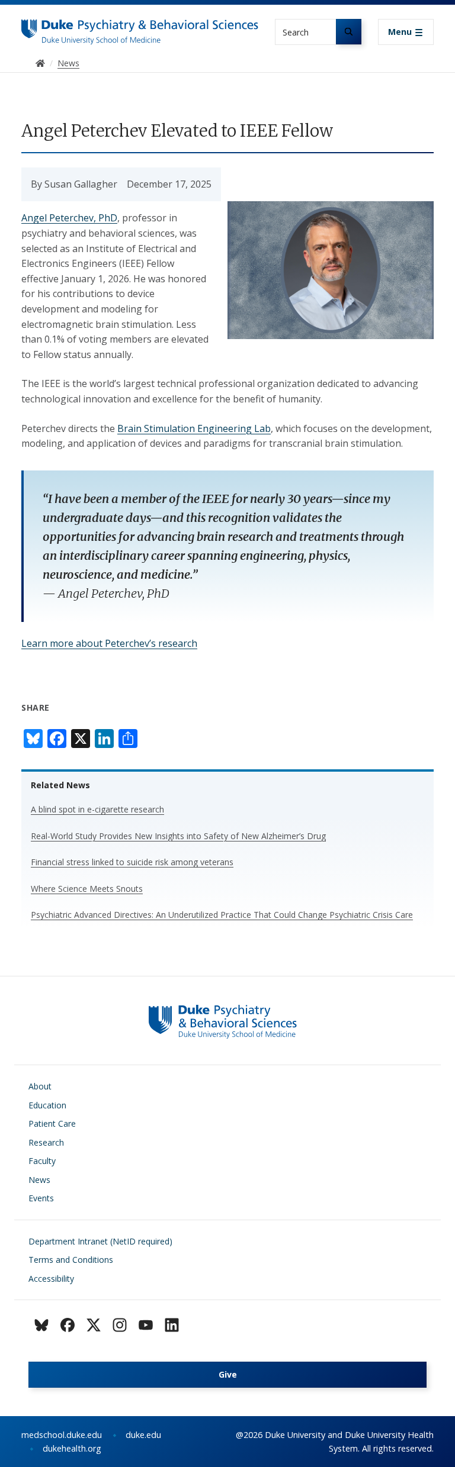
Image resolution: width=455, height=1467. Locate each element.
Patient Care (52, 1123)
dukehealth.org (72, 1448)
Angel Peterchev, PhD (69, 217)
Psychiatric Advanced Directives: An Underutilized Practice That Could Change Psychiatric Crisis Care (222, 914)
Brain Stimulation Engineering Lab (194, 428)
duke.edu (143, 1434)
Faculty (42, 1160)
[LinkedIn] (172, 1325)
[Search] (348, 31)
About (40, 1086)
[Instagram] (120, 1325)
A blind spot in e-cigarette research (97, 809)
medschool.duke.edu (61, 1434)
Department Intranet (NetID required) (100, 1241)
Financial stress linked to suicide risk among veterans (132, 862)
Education (47, 1105)
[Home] (139, 30)
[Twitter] (94, 1325)
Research (46, 1142)
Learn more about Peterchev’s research (109, 643)
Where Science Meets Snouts (87, 888)
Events (41, 1198)
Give (228, 1374)
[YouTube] (146, 1325)
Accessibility (51, 1278)
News (39, 1179)
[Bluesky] (41, 1325)
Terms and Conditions (70, 1259)
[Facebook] (68, 1325)
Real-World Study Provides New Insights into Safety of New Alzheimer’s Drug (178, 835)
